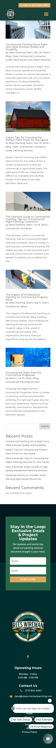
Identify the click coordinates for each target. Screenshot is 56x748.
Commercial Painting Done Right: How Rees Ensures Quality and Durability (27, 47)
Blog (8, 56)
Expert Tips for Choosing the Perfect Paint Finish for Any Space (27, 138)
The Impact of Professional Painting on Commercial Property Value (27, 297)
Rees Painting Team (20, 52)
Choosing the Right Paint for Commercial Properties (24, 374)
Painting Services (23, 59)
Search (45, 426)
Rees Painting (42, 59)
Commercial (26, 56)
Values (23, 306)
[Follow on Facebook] (28, 657)
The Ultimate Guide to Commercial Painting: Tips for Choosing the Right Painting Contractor (28, 219)
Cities (15, 56)
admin (12, 378)
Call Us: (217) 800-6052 (36, 5)
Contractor (40, 56)
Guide (9, 59)
